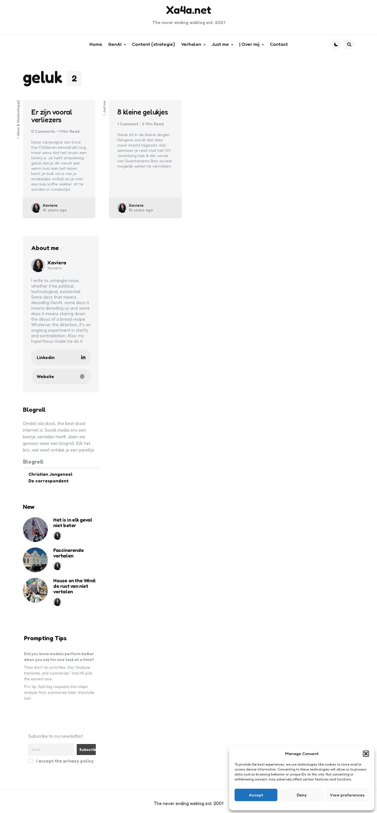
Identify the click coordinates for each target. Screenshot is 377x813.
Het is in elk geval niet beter (72, 522)
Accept (256, 795)
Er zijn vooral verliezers (51, 115)
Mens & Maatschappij (18, 118)
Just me (104, 106)
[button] (366, 753)
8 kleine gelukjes (142, 112)
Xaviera (50, 205)
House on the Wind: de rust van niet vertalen (74, 586)
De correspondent (48, 480)
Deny (302, 795)
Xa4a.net (188, 9)
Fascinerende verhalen (68, 553)
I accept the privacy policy (64, 760)
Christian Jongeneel (50, 474)
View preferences (347, 795)
